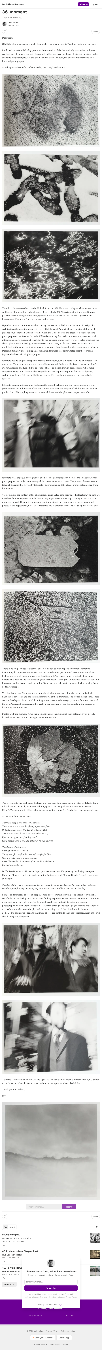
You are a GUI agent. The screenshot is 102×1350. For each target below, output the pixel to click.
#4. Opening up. (11, 1234)
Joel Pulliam (13, 23)
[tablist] (9, 1227)
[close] (76, 1260)
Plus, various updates (12, 1254)
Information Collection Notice (50, 1297)
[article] (51, 1239)
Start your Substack (44, 1337)
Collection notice (68, 1331)
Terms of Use (64, 1294)
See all (7, 1284)
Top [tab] (5, 1227)
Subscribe (83, 4)
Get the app (64, 1337)
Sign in (94, 4)
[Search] (97, 1227)
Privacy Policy (71, 1297)
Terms (56, 1331)
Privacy (49, 1331)
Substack (38, 1344)
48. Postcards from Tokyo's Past (20, 1251)
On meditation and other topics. (16, 1238)
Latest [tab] (12, 1227)
